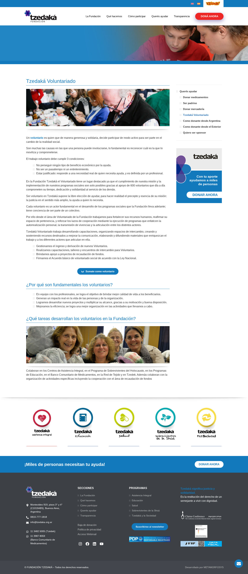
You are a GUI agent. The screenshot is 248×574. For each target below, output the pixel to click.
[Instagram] (80, 544)
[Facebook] (87, 544)
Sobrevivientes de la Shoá (146, 510)
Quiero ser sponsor (194, 132)
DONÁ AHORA (209, 16)
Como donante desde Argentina (201, 120)
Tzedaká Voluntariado (196, 114)
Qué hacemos (114, 16)
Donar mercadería (193, 109)
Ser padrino (190, 103)
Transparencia (182, 16)
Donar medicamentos (195, 97)
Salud (135, 505)
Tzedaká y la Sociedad (144, 515)
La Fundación (93, 16)
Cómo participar (137, 16)
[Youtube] (101, 544)
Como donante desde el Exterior (202, 126)
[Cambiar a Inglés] (192, 4)
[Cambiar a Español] (199, 4)
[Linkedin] (94, 544)
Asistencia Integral (141, 495)
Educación (137, 500)
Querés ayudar (159, 16)
